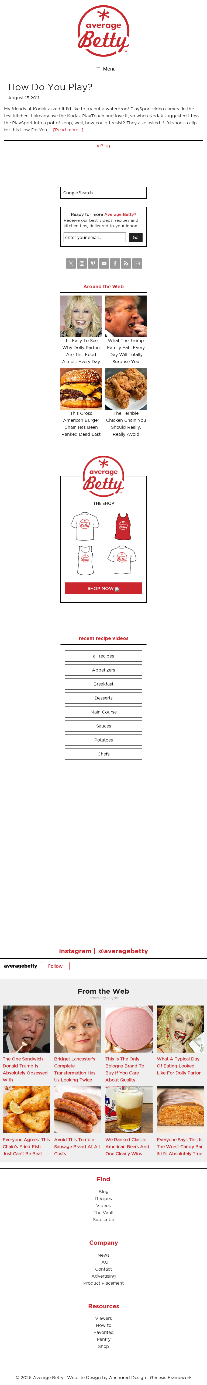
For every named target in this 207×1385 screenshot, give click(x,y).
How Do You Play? (50, 87)
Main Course (104, 711)
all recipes (103, 655)
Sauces (103, 725)
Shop (103, 1346)
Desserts (104, 697)
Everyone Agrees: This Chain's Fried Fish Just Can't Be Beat (26, 1146)
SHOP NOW (101, 588)
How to (103, 1325)
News (103, 1255)
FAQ (103, 1262)
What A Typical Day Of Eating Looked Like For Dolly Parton (179, 1065)
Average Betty (103, 31)
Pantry (104, 1339)
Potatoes (103, 739)
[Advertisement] (100, 851)
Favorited (104, 1332)
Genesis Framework (171, 1377)
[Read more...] (68, 129)
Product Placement (103, 1283)
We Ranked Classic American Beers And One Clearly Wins (127, 1146)
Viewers (103, 1318)
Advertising (103, 1276)
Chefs (104, 753)
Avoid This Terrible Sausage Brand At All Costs (77, 1146)
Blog (105, 145)
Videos (103, 1205)
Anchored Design (127, 1377)
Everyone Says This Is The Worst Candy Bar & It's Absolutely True (180, 1146)
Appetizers (103, 669)
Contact (103, 1269)
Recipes (103, 1198)
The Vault (104, 1212)
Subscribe (103, 1219)
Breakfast (103, 683)
